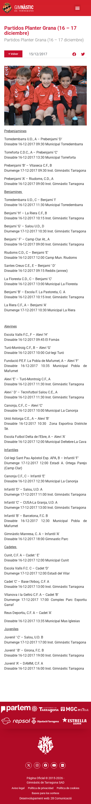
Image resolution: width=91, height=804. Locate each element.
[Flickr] (62, 765)
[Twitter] (83, 54)
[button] (77, 7)
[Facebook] (74, 54)
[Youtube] (54, 765)
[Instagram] (37, 765)
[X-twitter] (28, 765)
